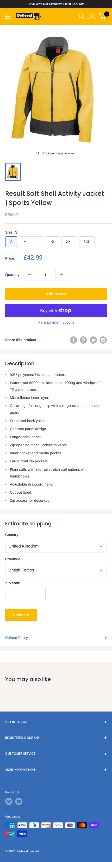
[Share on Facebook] (73, 339)
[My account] (92, 16)
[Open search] (82, 16)
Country (11, 535)
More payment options (56, 322)
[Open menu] (7, 17)
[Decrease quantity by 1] (29, 274)
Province (12, 559)
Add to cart (56, 294)
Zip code (12, 583)
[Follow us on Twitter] (9, 801)
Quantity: (13, 275)
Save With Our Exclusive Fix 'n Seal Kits (56, 4)
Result (11, 215)
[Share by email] (103, 339)
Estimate (21, 615)
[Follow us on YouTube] (18, 801)
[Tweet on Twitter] (93, 339)
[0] (102, 16)
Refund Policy (16, 638)
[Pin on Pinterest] (83, 339)
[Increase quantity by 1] (61, 274)
